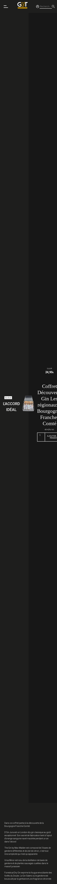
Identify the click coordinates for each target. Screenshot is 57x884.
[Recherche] (53, 6)
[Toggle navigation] (6, 6)
